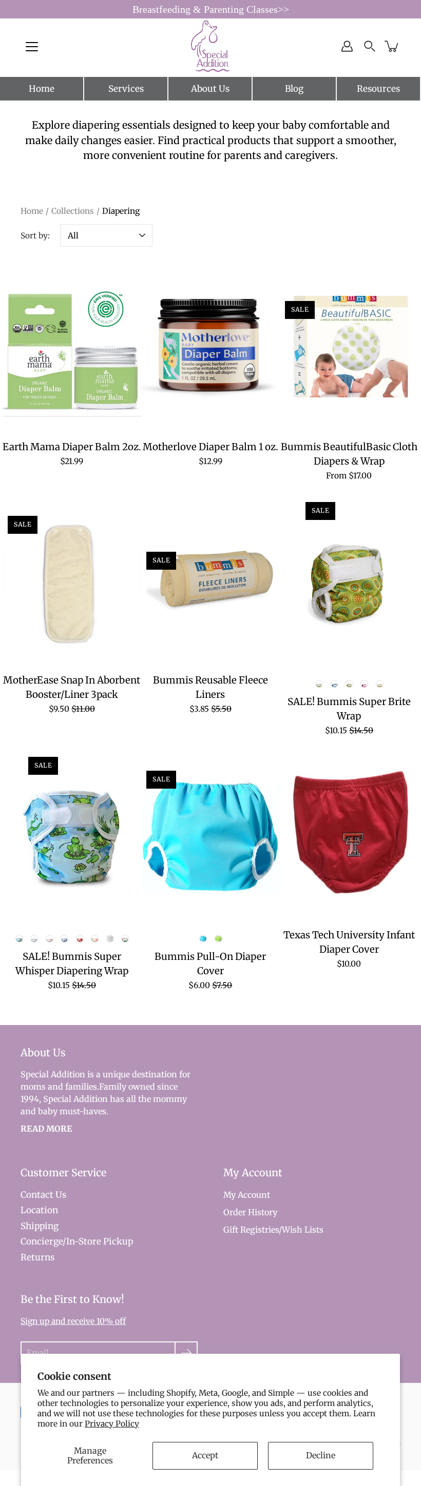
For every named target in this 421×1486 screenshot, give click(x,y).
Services (126, 88)
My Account (246, 1195)
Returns (37, 1257)
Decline (320, 1455)
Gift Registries (251, 1229)
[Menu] (32, 46)
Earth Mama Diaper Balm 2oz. (72, 447)
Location (39, 1210)
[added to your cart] (392, 46)
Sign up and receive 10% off (73, 1321)
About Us (210, 88)
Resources (378, 88)
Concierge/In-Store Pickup (77, 1241)
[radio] (319, 684)
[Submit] (186, 1352)
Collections (72, 211)
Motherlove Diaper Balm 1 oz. (210, 447)
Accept (205, 1455)
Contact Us (43, 1194)
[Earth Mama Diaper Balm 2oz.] (72, 347)
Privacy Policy (112, 1424)
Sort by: (35, 235)
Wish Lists (302, 1229)
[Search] (369, 46)
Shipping (40, 1226)
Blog (294, 88)
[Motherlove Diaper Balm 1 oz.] (210, 347)
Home (41, 88)
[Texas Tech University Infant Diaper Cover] (349, 835)
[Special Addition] (210, 46)
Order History (250, 1212)
